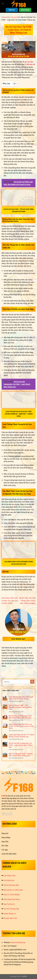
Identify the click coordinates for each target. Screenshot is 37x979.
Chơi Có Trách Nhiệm (11, 894)
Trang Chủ (6, 17)
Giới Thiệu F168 (9, 875)
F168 (3, 796)
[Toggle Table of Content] (13, 83)
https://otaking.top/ (18, 942)
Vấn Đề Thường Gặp (11, 909)
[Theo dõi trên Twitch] (11, 814)
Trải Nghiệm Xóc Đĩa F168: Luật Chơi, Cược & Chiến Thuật (21, 698)
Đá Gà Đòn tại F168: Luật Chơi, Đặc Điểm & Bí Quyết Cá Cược (20, 717)
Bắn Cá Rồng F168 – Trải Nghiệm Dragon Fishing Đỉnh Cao (20, 707)
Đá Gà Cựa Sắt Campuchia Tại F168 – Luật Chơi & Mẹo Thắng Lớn (20, 745)
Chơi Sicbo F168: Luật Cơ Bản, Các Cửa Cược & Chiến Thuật (10, 600)
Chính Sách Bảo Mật (11, 885)
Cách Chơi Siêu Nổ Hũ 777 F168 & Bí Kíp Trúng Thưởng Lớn (21, 735)
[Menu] (3, 3)
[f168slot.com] (18, 3)
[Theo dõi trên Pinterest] (3, 814)
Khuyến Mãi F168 (10, 918)
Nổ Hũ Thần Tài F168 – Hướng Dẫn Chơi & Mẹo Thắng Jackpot (27, 600)
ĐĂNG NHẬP (25, 10)
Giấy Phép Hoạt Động (11, 899)
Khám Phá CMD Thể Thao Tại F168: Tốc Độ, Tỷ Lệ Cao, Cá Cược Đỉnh (21, 726)
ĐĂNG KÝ (12, 10)
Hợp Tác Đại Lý (9, 904)
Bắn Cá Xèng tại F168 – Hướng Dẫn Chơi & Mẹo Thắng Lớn (20, 754)
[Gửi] (32, 682)
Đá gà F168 (15, 17)
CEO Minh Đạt (8, 880)
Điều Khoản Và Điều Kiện (13, 890)
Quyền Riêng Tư (9, 913)
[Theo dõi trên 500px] (7, 814)
